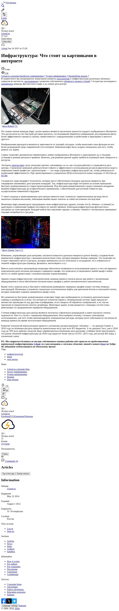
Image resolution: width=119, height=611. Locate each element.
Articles (10, 541)
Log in (10, 528)
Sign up (10, 531)
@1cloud (5, 444)
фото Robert (8, 126)
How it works (13, 561)
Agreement (12, 572)
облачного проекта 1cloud (76, 81)
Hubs (9, 546)
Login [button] (4, 18)
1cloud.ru (11, 489)
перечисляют (18, 165)
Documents (12, 569)
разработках (7, 84)
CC (16, 126)
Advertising (12, 587)
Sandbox (11, 551)
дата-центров (63, 78)
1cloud (4, 48)
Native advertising (15, 589)
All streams (11, 2)
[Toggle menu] (2, 3)
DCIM (4, 175)
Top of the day (8, 474)
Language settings (10, 606)
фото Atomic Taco (11, 250)
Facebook (5, 416)
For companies (13, 566)
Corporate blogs (14, 584)
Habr (17, 608)
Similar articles (23, 474)
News (9, 544)
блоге (103, 344)
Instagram (19, 416)
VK (13, 416)
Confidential (12, 574)
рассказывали (31, 81)
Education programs (16, 592)
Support (22, 605)
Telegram (28, 416)
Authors (10, 549)
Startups (10, 594)
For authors (12, 564)
